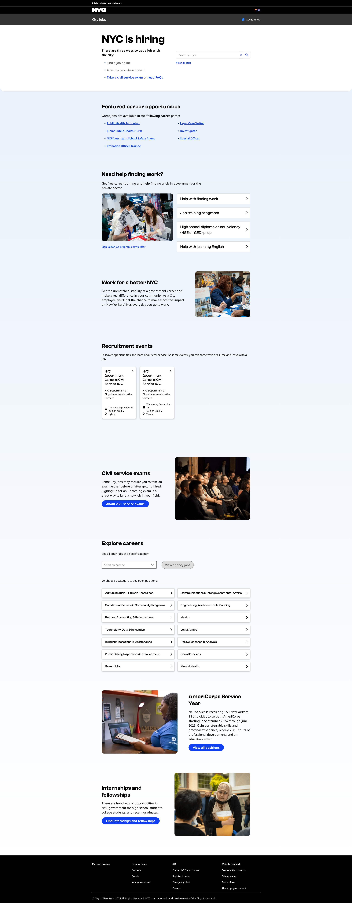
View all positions (206, 747)
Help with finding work (199, 199)
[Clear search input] (241, 55)
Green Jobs (113, 666)
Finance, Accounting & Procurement (129, 617)
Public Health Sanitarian (123, 123)
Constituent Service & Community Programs (135, 605)
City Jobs (99, 19)
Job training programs (199, 213)
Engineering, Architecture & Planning (205, 605)
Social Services (191, 654)
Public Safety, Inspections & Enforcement (132, 654)
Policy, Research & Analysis (199, 642)
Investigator (188, 131)
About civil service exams (125, 504)
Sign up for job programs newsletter (123, 246)
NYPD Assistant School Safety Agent (131, 138)
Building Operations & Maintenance (128, 642)
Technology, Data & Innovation (125, 629)
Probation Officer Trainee (124, 146)
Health (185, 617)
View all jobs (183, 62)
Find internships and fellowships (130, 821)
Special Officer (190, 138)
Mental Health (190, 666)
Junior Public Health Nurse (125, 131)
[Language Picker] (257, 10)
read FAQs (155, 77)
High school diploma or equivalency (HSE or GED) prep (210, 230)
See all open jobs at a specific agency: (125, 554)
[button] (243, 19)
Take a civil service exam (125, 77)
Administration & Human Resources (129, 593)
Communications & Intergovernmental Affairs (211, 593)
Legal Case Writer (192, 123)
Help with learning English (202, 246)
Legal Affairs (189, 629)
